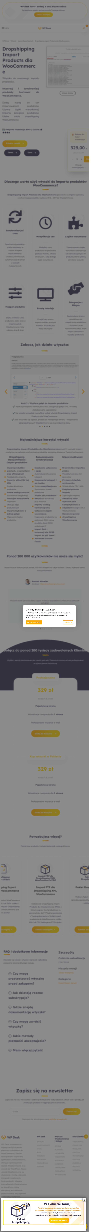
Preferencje (68, 622)
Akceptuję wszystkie (33, 622)
